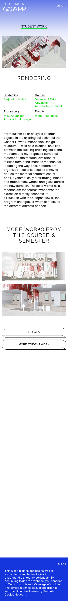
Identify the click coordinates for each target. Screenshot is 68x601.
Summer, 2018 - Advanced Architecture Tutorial (48, 103)
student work (34, 26)
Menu (61, 6)
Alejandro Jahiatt (15, 99)
